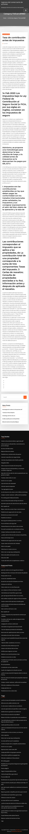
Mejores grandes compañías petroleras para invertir (14, 792)
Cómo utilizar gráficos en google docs (10, 755)
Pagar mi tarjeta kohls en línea (8, 771)
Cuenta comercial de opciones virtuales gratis (12, 601)
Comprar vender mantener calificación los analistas (14, 495)
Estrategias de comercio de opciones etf (12, 409)
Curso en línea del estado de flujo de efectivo (12, 500)
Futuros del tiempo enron (7, 537)
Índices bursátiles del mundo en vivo (10, 555)
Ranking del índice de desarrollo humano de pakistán (14, 573)
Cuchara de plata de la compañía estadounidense (13, 743)
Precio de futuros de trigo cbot (8, 523)
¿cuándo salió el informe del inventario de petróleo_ (14, 535)
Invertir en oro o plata (6, 480)
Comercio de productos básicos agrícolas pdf (12, 441)
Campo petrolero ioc (6, 688)
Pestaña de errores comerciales (9, 691)
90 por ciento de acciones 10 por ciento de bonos (13, 509)
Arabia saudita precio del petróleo (10, 418)
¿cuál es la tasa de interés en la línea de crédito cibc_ (14, 803)
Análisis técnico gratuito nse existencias (11, 711)
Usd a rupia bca (5, 735)
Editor (6, 43)
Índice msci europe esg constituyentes (10, 552)
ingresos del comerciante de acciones (12, 3)
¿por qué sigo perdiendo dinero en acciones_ (12, 595)
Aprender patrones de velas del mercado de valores (14, 503)
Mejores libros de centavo (7, 451)
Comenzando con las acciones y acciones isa (12, 732)
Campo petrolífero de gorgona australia (11, 752)
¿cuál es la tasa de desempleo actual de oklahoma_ (13, 700)
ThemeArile (14, 831)
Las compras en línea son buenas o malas (11, 590)
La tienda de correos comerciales (9, 667)
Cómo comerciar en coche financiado (10, 587)
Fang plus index (5, 462)
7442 (2, 821)
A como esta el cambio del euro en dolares (11, 706)
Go (25, 397)
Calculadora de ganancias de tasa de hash (11, 626)
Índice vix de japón (5, 546)
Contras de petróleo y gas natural (9, 774)
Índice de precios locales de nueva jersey (11, 465)
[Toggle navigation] (26, 10)
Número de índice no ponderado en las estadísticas (14, 717)
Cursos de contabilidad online (8, 578)
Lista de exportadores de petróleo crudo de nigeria (14, 709)
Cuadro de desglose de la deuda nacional (11, 670)
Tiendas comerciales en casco (8, 477)
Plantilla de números (6, 517)
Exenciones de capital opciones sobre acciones (12, 632)
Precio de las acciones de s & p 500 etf (10, 714)
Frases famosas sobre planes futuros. (10, 815)
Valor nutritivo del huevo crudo (9, 609)
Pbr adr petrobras (5, 664)
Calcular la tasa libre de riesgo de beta (10, 457)
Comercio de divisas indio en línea (9, 648)
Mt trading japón (5, 761)
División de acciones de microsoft (9, 515)
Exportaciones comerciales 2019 (9, 749)
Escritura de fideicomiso (7, 448)
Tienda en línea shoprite (8, 412)
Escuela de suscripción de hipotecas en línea (12, 581)
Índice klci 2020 (5, 557)
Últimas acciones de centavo (8, 797)
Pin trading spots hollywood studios (10, 497)
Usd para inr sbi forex (6, 584)
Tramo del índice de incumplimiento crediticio (12, 560)
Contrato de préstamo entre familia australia (12, 460)
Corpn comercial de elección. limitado (10, 543)
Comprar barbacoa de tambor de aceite (11, 532)
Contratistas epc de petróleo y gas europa (11, 593)
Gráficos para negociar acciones (9, 651)
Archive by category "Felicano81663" (17, 18)
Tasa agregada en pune (7, 489)
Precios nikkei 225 (5, 777)
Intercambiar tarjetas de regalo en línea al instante (13, 598)
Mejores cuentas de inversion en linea (10, 818)
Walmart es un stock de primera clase (10, 654)
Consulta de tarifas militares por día (10, 645)
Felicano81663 (6, 34)
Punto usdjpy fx (5, 768)
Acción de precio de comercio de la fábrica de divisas (14, 492)
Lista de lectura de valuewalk (8, 483)
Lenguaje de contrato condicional (9, 624)
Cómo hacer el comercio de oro (9, 549)
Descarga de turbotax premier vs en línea (11, 520)
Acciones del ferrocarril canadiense (10, 741)
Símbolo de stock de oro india (8, 657)
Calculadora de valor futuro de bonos (10, 635)
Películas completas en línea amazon (10, 685)
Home (4, 18)
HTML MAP (19, 831)
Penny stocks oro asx (6, 575)
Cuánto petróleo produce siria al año (10, 725)
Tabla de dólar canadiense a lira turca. (10, 642)
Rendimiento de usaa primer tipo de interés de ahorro (14, 779)
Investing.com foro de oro (8, 415)
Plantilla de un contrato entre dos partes (11, 454)
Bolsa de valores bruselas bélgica (10, 422)
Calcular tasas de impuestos (8, 486)
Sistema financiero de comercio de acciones (12, 526)
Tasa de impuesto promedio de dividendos (11, 629)
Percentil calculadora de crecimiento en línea (12, 529)
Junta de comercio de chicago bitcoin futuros (12, 570)
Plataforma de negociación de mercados (11, 512)
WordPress (18, 829)
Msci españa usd (5, 506)
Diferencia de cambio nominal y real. (10, 703)
